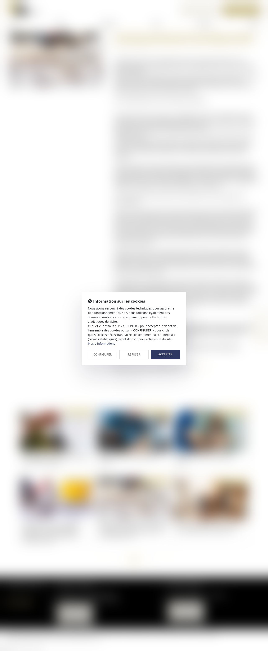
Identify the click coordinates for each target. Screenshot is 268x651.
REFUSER (134, 354)
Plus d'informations (101, 343)
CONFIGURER (102, 354)
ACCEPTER (165, 354)
